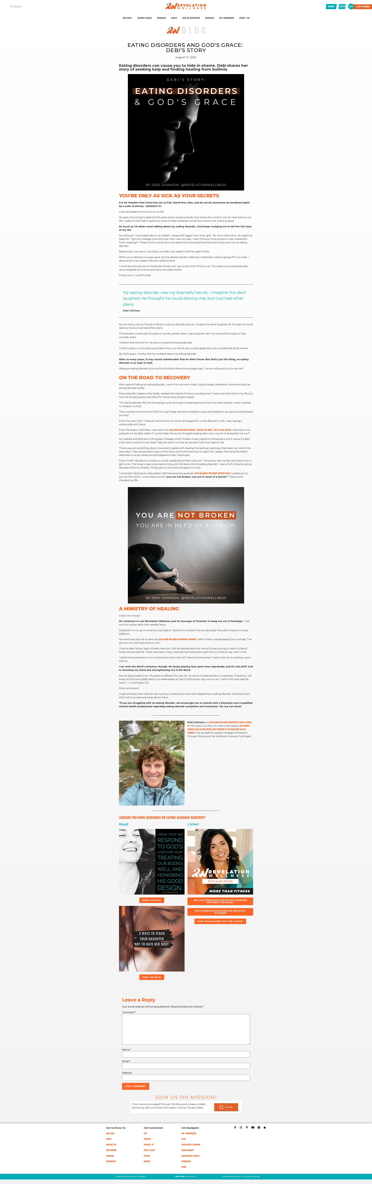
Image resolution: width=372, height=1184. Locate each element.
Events (174, 18)
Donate (229, 1107)
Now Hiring (111, 1150)
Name (126, 1050)
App (145, 1133)
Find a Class (149, 1150)
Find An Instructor (191, 18)
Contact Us (111, 1144)
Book (183, 1167)
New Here (110, 1133)
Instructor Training (190, 1144)
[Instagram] (241, 1127)
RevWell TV (149, 1144)
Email (126, 1061)
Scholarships (187, 1150)
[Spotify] (258, 1127)
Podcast (147, 1139)
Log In (342, 6)
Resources (209, 18)
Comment (129, 1012)
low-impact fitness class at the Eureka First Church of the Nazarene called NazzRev (218, 729)
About (108, 1139)
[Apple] (264, 1127)
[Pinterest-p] (247, 1127)
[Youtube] (252, 1127)
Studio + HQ (244, 18)
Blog (183, 1139)
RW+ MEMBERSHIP (188, 1133)
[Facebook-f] (235, 1127)
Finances (110, 1155)
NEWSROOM (111, 1161)
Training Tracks (144, 18)
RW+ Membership (226, 18)
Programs (161, 18)
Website (127, 1073)
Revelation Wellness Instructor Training (177, 639)
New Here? (127, 18)
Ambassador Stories (190, 1155)
